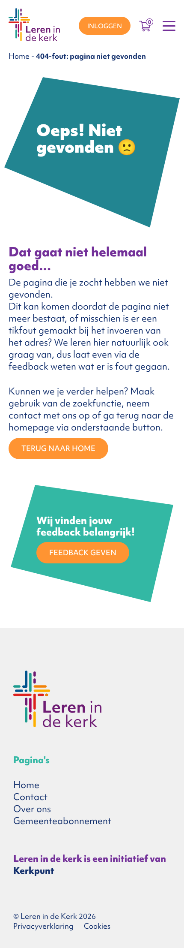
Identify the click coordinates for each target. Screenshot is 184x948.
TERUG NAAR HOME (58, 448)
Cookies (97, 926)
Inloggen (104, 26)
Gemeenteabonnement (62, 821)
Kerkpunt (33, 870)
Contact (30, 797)
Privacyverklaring (43, 926)
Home (19, 56)
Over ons (32, 809)
